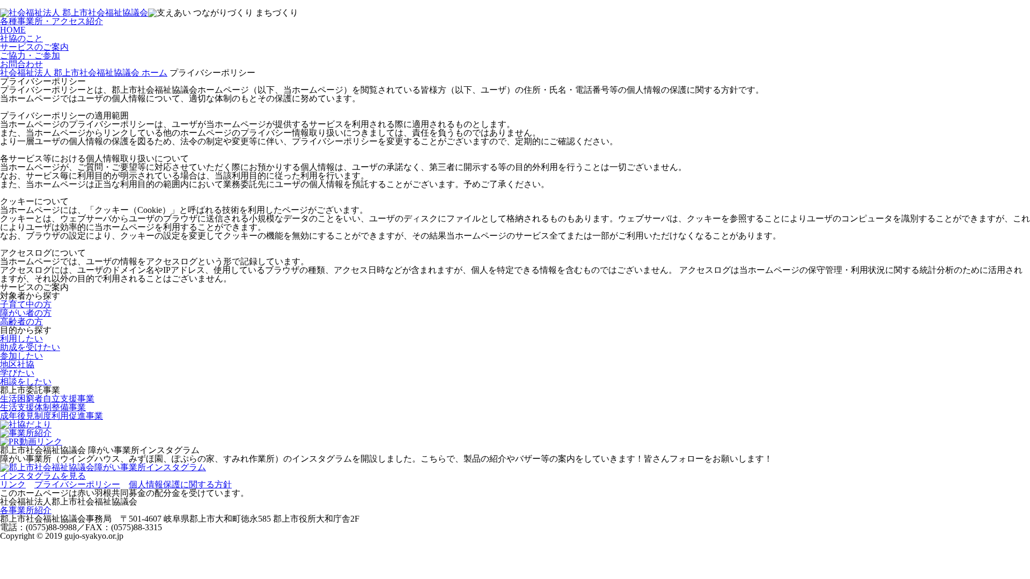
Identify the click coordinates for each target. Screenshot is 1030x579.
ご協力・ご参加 (30, 55)
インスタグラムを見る (43, 475)
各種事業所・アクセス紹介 (51, 21)
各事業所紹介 (26, 510)
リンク (13, 484)
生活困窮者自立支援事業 (47, 398)
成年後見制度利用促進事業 (51, 415)
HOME (13, 29)
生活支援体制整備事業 (43, 407)
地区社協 (17, 364)
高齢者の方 (21, 321)
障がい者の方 (26, 312)
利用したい (21, 338)
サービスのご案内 (34, 46)
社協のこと (21, 38)
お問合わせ (21, 64)
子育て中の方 (26, 304)
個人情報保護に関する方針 (180, 484)
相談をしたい (26, 381)
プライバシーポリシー (77, 484)
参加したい (21, 355)
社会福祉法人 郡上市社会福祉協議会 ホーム (83, 72)
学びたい (17, 372)
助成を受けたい (30, 347)
